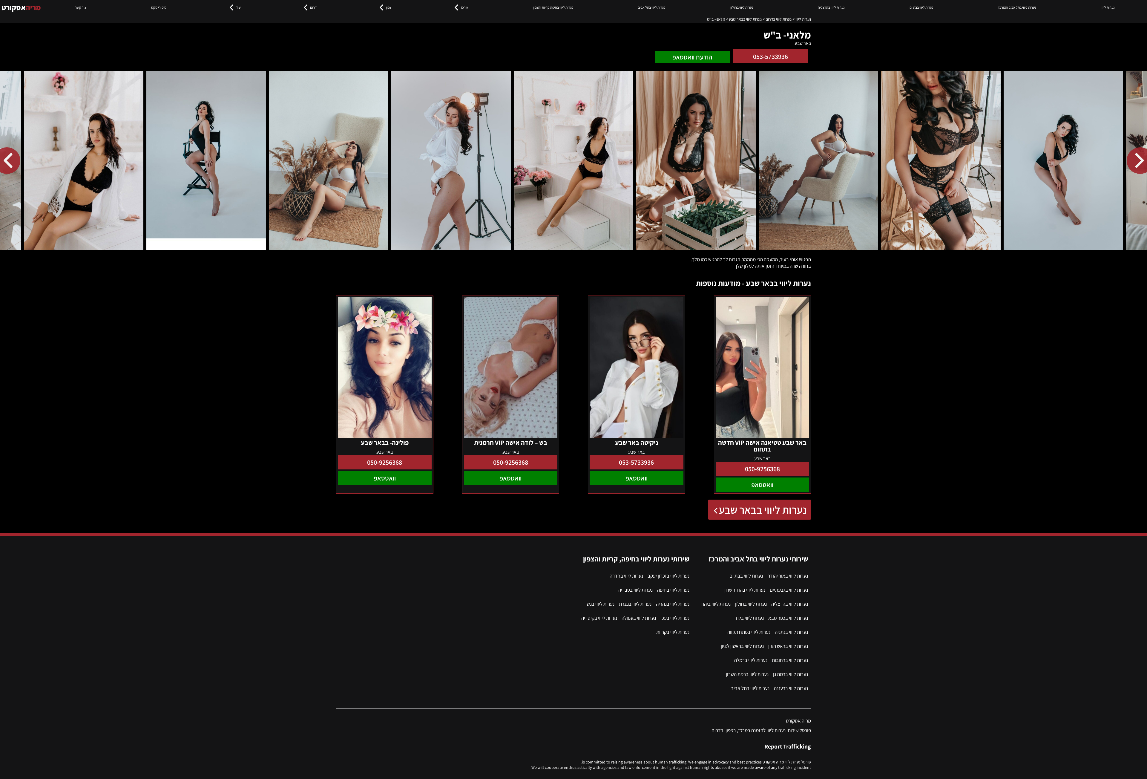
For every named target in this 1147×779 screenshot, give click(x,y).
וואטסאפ (762, 484)
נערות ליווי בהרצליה (831, 7)
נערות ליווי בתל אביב (651, 7)
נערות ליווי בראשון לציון (742, 646)
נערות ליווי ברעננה (791, 688)
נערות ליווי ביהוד (715, 604)
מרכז (464, 7)
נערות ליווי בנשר (599, 604)
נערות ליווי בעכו (674, 618)
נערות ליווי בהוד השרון (744, 590)
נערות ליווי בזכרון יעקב (668, 576)
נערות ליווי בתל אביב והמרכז (1017, 7)
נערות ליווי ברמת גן (790, 674)
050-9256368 (762, 469)
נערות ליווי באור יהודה (787, 576)
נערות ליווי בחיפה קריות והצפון (553, 7)
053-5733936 (770, 56)
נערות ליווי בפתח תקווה (748, 632)
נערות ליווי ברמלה (750, 660)
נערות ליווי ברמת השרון (747, 674)
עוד (238, 7)
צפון (388, 7)
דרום (313, 7)
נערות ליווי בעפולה (639, 618)
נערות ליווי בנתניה (791, 632)
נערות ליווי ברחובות (790, 660)
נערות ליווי (1107, 7)
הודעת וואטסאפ (692, 57)
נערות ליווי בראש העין (788, 646)
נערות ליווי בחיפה (673, 590)
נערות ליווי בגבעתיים (789, 590)
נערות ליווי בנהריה (672, 604)
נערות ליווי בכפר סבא (788, 618)
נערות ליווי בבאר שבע (762, 510)
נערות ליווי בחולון (741, 7)
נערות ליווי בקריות (672, 632)
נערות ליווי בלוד (749, 618)
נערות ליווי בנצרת (635, 604)
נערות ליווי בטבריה (635, 590)
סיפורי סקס (158, 7)
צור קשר (80, 7)
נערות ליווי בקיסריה (599, 618)
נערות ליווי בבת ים (921, 7)
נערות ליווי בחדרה (626, 576)
